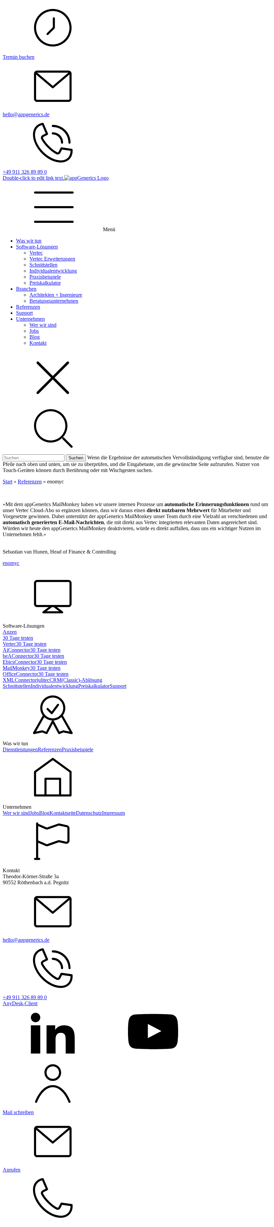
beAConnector (18, 656)
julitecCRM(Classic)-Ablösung (69, 680)
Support (24, 313)
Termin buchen (18, 57)
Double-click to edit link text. (33, 178)
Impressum (113, 813)
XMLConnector (20, 680)
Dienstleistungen (20, 749)
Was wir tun (28, 241)
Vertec (36, 253)
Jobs (34, 331)
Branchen (26, 289)
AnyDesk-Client (20, 1003)
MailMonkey (16, 668)
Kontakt (37, 343)
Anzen (10, 632)
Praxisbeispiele (45, 277)
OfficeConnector (20, 674)
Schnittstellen (43, 265)
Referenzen (28, 307)
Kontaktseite (62, 813)
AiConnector (16, 650)
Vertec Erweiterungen (52, 259)
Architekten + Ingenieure (55, 295)
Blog (34, 337)
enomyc (11, 563)
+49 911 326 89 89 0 (25, 172)
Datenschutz (89, 813)
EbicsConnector (19, 662)
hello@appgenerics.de (26, 114)
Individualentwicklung (53, 271)
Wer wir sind (42, 325)
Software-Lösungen (37, 247)
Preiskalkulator (45, 283)
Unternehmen (30, 319)
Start (7, 481)
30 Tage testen (18, 638)
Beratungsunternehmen (53, 301)
